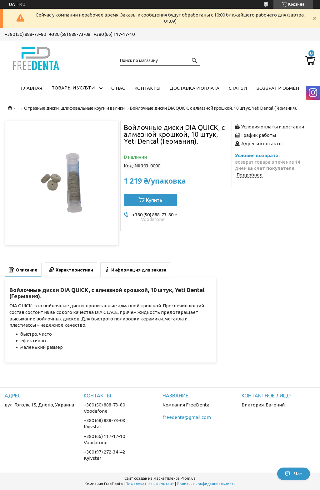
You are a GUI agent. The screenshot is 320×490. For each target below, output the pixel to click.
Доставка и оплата (194, 88)
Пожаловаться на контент (150, 484)
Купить (154, 200)
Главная (31, 88)
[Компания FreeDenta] (36, 57)
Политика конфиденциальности (206, 484)
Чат (298, 473)
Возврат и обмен (277, 88)
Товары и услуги (73, 87)
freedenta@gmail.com (186, 417)
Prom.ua (188, 478)
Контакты (147, 88)
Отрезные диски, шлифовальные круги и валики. (75, 108)
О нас (118, 88)
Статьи (238, 88)
